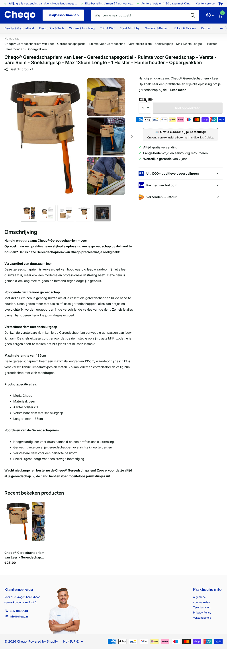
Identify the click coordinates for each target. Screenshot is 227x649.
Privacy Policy (202, 612)
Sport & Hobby (129, 28)
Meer (222, 29)
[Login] (210, 15)
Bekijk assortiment (62, 15)
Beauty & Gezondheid (19, 28)
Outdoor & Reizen (156, 28)
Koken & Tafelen (185, 28)
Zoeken (193, 15)
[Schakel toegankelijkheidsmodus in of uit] (220, 3)
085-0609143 (19, 611)
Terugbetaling (201, 607)
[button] (132, 136)
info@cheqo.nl (19, 616)
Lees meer (178, 90)
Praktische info (207, 589)
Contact (206, 28)
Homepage (12, 38)
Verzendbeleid (202, 617)
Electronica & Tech (51, 28)
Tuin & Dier (107, 28)
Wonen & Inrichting (82, 28)
